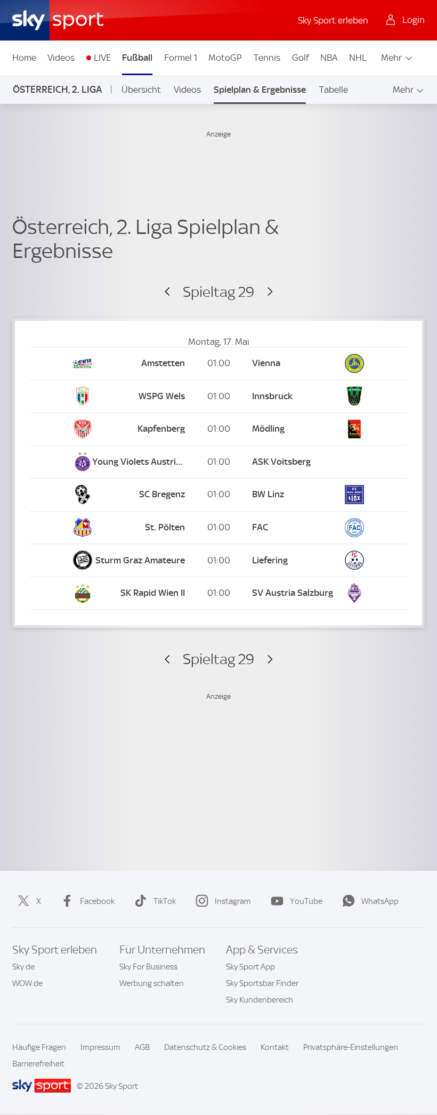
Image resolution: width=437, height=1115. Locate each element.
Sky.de (23, 967)
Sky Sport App (250, 967)
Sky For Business (148, 967)
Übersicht (141, 89)
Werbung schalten (151, 983)
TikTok (164, 901)
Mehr (391, 57)
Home (24, 57)
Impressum (100, 1047)
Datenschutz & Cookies (205, 1047)
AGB (142, 1047)
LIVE (102, 57)
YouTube (306, 901)
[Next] (265, 292)
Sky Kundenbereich (259, 1000)
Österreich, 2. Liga (57, 89)
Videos (61, 57)
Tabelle (333, 89)
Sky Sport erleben (333, 20)
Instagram (233, 901)
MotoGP (225, 57)
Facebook (97, 901)
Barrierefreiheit (38, 1064)
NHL (358, 57)
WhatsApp (380, 901)
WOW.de (27, 983)
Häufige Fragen (39, 1047)
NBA (328, 57)
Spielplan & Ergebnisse (260, 89)
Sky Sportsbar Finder (262, 983)
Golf (300, 57)
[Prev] (172, 292)
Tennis (267, 57)
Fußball (137, 57)
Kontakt (275, 1047)
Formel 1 (180, 57)
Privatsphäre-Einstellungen (350, 1047)
